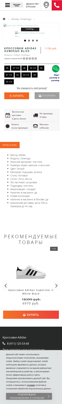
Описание (10, 145)
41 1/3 (9, 74)
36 (7, 68)
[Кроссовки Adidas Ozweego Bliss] (31, 25)
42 (17, 74)
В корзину (48, 95)
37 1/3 (16, 68)
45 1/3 (9, 81)
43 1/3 (26, 74)
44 (34, 74)
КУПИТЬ (18, 95)
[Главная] (4, 19)
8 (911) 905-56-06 (57, 5)
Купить (32, 314)
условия (31, 385)
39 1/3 (33, 68)
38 (24, 68)
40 (41, 68)
